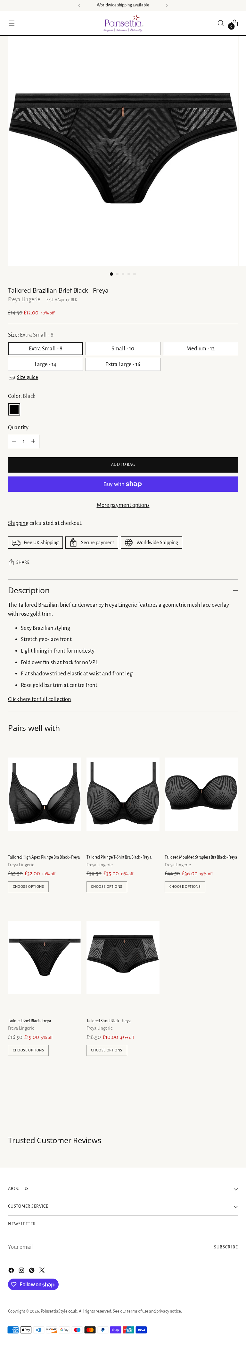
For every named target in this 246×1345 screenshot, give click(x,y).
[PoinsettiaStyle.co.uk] (123, 23)
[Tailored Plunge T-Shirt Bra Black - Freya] (123, 794)
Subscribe (226, 1247)
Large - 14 (45, 364)
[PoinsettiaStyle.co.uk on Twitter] (42, 1271)
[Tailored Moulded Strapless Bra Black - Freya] (201, 794)
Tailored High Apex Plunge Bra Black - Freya (44, 857)
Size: (30, 335)
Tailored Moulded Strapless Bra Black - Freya (201, 857)
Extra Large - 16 (122, 364)
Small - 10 (122, 349)
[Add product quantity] (33, 441)
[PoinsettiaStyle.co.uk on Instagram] (22, 1271)
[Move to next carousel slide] (232, 1101)
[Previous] (79, 5)
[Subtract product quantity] (14, 441)
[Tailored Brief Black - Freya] (44, 958)
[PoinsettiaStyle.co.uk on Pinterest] (32, 1271)
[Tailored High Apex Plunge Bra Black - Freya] (44, 794)
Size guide (27, 377)
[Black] (14, 409)
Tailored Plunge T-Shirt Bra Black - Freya (119, 857)
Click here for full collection (39, 699)
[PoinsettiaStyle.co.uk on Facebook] (12, 1271)
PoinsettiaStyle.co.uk (59, 1311)
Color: (21, 396)
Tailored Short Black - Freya (108, 1021)
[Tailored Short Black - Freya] (123, 958)
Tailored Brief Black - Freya (29, 1021)
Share (22, 562)
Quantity (18, 427)
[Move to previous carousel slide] (217, 1101)
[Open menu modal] (11, 23)
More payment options (123, 505)
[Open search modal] (220, 23)
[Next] (167, 5)
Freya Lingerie (24, 299)
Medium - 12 (200, 349)
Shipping (18, 523)
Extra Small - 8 (45, 349)
